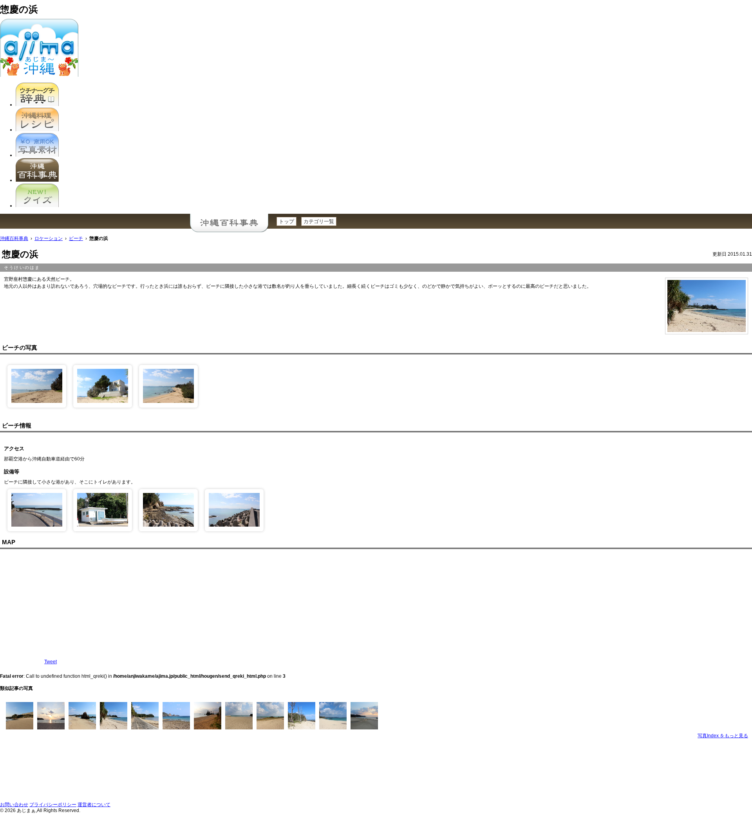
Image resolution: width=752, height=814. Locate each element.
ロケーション (48, 238)
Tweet (50, 661)
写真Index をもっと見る (723, 735)
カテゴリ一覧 (319, 221)
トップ (286, 221)
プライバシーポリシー (52, 804)
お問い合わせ (14, 804)
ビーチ (76, 238)
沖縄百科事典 (14, 238)
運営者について (94, 804)
